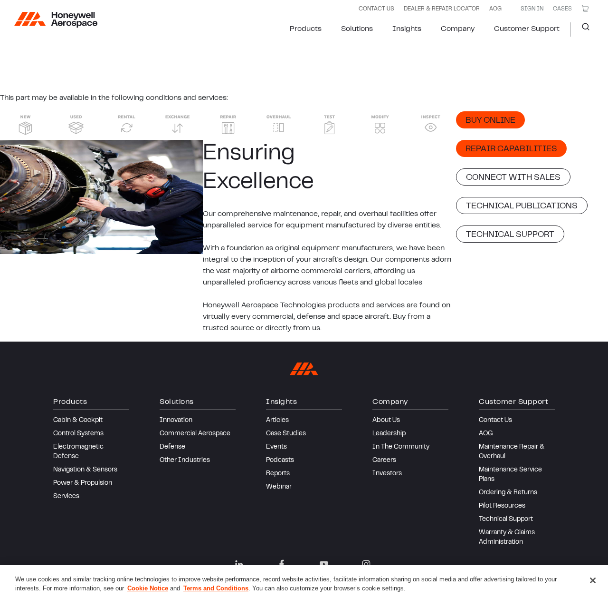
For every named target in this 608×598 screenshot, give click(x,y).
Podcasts (280, 460)
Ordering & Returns (508, 493)
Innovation (176, 420)
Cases (562, 9)
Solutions (357, 29)
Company (458, 29)
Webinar (279, 487)
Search (582, 29)
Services (66, 497)
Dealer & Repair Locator (442, 9)
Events (276, 447)
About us (386, 420)
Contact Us (495, 420)
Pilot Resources (502, 506)
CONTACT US (376, 9)
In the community (400, 447)
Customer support (527, 29)
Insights (406, 29)
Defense (172, 447)
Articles (277, 420)
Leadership (389, 434)
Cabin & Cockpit (78, 420)
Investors (387, 474)
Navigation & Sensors (85, 470)
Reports (278, 474)
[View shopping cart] (585, 8)
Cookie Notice (147, 588)
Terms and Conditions (215, 588)
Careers (384, 460)
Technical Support (506, 519)
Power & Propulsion (82, 483)
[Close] (592, 580)
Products (306, 29)
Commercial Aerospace (195, 434)
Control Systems (78, 434)
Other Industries (185, 460)
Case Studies (286, 434)
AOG (495, 9)
